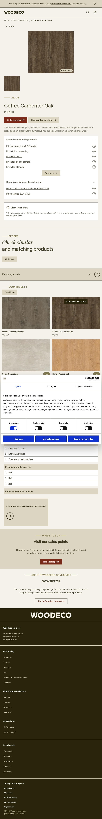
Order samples (14, 120)
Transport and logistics (14, 783)
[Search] (87, 12)
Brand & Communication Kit (15, 677)
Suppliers (8, 793)
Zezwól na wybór (51, 439)
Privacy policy (10, 802)
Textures (8, 712)
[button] (51, 274)
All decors (9, 259)
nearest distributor (61, 3)
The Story (19, 813)
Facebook (8, 751)
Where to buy (10, 732)
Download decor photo (41, 120)
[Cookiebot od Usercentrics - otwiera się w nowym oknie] (87, 379)
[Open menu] (95, 12)
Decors (7, 702)
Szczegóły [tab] (51, 386)
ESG (5, 672)
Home (7, 20)
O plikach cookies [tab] (84, 386)
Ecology (7, 667)
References (9, 727)
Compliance (9, 788)
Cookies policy (10, 797)
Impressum (9, 807)
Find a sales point (51, 562)
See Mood (9, 292)
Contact (7, 683)
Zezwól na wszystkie (83, 439)
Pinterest (8, 771)
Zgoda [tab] (18, 386)
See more (49, 173)
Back (11, 26)
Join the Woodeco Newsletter (51, 601)
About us (8, 657)
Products (8, 707)
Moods (7, 697)
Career (7, 662)
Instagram (8, 761)
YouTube (8, 756)
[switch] (38, 428)
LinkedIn (7, 766)
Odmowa (18, 439)
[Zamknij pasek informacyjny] (95, 3)
